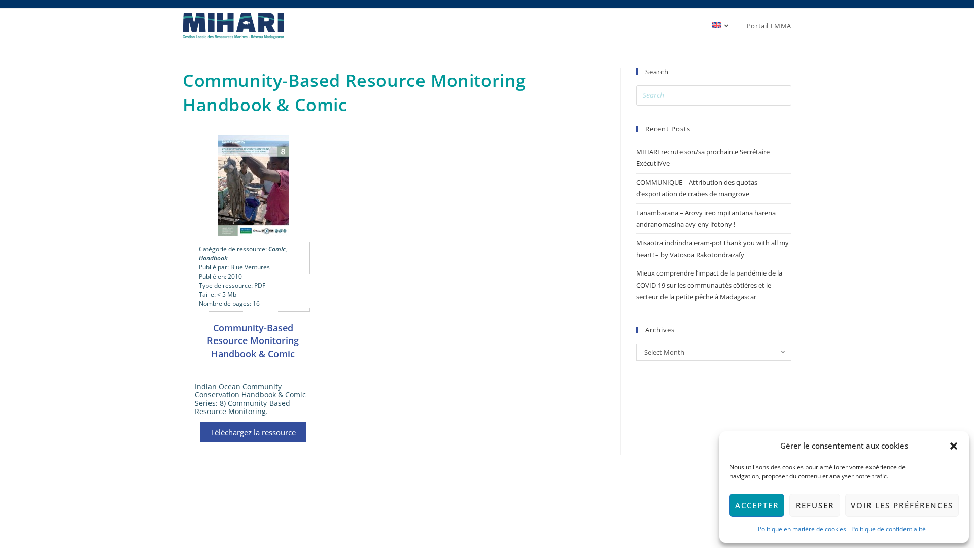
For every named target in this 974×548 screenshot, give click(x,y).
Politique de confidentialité (888, 529)
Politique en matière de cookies (802, 529)
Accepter (757, 505)
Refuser (815, 505)
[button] (954, 446)
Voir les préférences (902, 505)
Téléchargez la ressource (253, 432)
